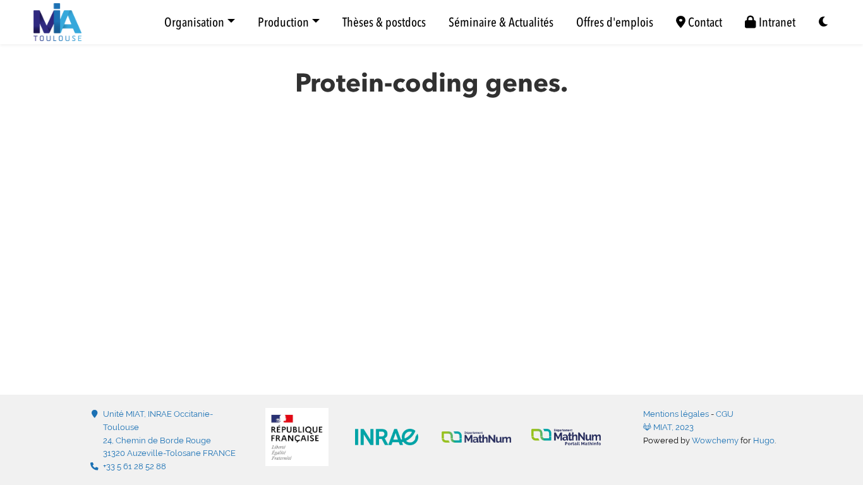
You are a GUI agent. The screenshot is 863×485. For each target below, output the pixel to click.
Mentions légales (676, 414)
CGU (724, 414)
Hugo (764, 440)
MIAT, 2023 (672, 427)
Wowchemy (715, 440)
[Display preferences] (824, 22)
